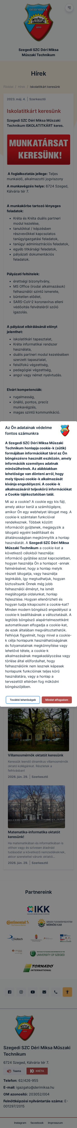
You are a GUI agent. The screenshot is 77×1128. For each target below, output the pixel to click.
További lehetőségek (23, 699)
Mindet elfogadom (56, 699)
